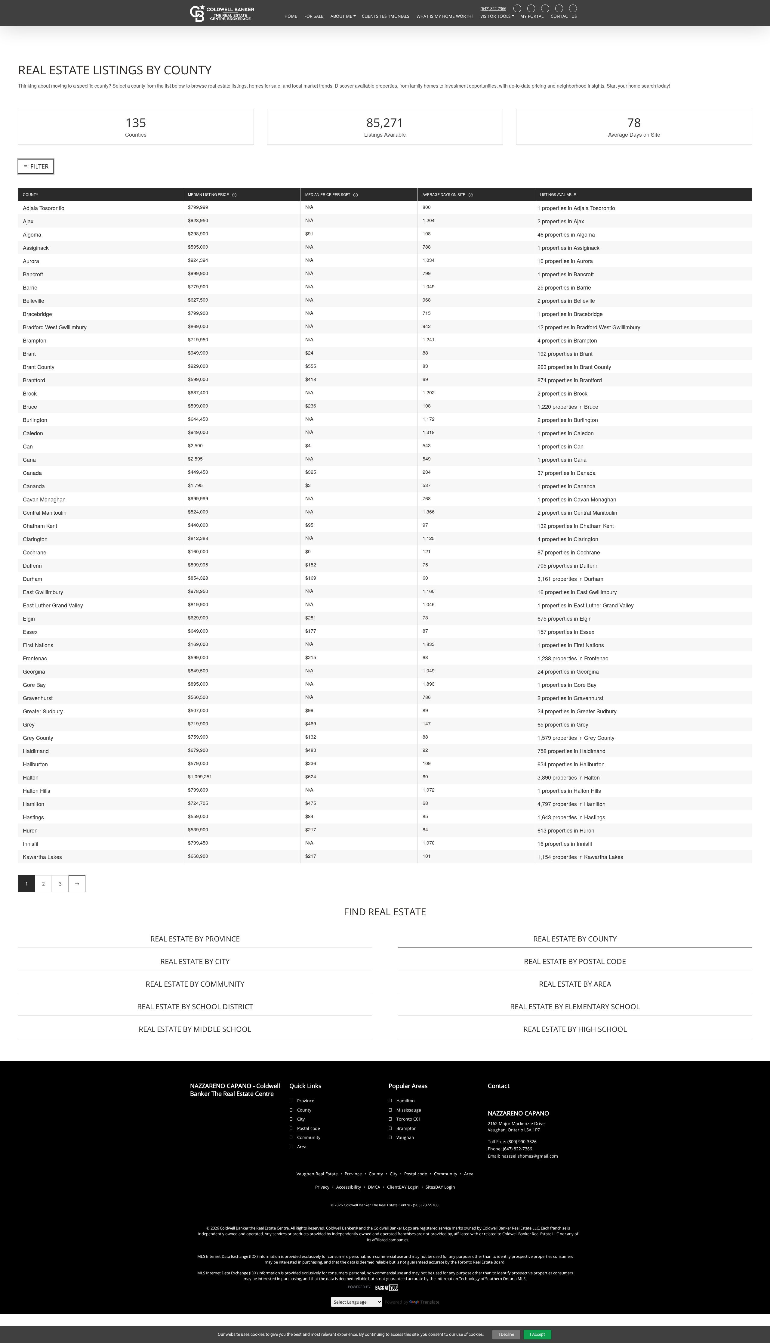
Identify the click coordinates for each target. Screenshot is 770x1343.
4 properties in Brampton (567, 340)
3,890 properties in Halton (568, 777)
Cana (29, 459)
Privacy (322, 1187)
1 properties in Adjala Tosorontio (576, 208)
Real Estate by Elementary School (575, 1006)
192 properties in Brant (565, 353)
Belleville (33, 300)
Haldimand (36, 751)
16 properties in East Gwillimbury (577, 592)
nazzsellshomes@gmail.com (529, 1156)
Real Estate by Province (195, 939)
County (304, 1110)
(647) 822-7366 (493, 8)
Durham (32, 578)
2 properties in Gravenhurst (570, 698)
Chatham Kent (40, 525)
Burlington (35, 419)
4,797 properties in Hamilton (571, 804)
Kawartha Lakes (42, 857)
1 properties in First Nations (570, 645)
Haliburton (35, 764)
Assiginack (36, 247)
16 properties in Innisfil (564, 843)
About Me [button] (342, 16)
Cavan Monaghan (44, 499)
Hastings (33, 817)
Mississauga (408, 1110)
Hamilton (33, 804)
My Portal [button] (532, 16)
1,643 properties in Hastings (571, 817)
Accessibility (348, 1187)
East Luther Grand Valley (53, 605)
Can (28, 446)
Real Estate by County (575, 939)
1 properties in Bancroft (565, 274)
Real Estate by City (194, 961)
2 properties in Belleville (566, 300)
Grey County (38, 737)
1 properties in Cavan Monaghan (576, 499)
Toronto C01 (408, 1119)
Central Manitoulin (44, 512)
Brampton (34, 340)
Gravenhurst (38, 698)
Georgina (34, 671)
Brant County (38, 367)
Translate (429, 1302)
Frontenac (35, 658)
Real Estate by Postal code (575, 961)
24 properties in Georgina (568, 671)
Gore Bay (34, 684)
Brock (30, 393)
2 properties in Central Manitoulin (577, 512)
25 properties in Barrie (564, 287)
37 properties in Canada (566, 472)
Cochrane (34, 552)
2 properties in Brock (562, 393)
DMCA (374, 1187)
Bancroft (33, 274)
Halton (30, 777)
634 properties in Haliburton (571, 764)
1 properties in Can (560, 446)
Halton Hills (36, 790)
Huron (30, 830)
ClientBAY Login (403, 1187)
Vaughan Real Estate (317, 1174)
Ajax (28, 221)
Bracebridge (37, 314)
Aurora (31, 261)
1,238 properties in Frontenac (572, 658)
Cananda (34, 486)
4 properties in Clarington (567, 539)
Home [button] (291, 16)
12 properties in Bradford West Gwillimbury (588, 327)
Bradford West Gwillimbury (55, 327)
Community (308, 1137)
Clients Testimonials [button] (386, 16)
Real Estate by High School (575, 1029)
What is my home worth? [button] (445, 16)
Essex (30, 631)
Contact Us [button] (564, 16)
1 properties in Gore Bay (566, 684)
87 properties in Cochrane (568, 552)
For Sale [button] (314, 16)
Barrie (30, 287)
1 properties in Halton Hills (569, 790)
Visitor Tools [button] (496, 16)
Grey (29, 724)
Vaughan (405, 1137)
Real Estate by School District (195, 1006)
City (301, 1119)
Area (301, 1146)
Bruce (30, 406)
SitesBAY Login (440, 1187)
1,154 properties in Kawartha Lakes (580, 857)
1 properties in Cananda (566, 486)
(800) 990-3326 (522, 1141)
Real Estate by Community (195, 984)
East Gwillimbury (43, 592)
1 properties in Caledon (565, 433)
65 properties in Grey (562, 724)
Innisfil (30, 843)
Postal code (308, 1128)
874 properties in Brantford (569, 380)
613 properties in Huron (565, 830)
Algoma (32, 234)
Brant (29, 353)
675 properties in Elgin (564, 618)
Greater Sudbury (43, 711)
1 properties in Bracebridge (570, 314)
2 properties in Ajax (560, 221)
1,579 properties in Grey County (575, 737)
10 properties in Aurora (565, 261)
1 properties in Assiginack (568, 247)
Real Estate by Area (575, 984)
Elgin (29, 618)
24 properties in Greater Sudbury (577, 711)
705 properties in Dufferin (568, 565)
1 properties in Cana (562, 459)
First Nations (38, 645)
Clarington (35, 539)
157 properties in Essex (565, 631)
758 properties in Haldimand (571, 751)
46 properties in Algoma (566, 234)
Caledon (33, 433)
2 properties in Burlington (567, 419)
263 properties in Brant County (574, 367)
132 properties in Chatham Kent (575, 525)
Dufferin (32, 565)
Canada (32, 472)
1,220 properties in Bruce (567, 406)
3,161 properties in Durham (570, 578)
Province (305, 1100)
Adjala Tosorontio (43, 208)
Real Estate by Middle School (195, 1029)
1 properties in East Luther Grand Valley (585, 605)
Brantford (34, 380)
